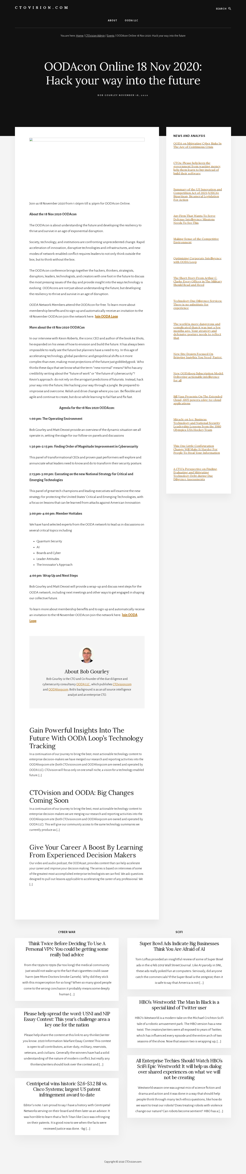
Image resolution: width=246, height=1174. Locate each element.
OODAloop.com (58, 689)
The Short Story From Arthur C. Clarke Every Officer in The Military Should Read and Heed (197, 281)
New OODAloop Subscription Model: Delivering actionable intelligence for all (198, 376)
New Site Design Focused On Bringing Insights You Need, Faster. (197, 355)
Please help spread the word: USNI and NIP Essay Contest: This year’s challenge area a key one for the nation (67, 1019)
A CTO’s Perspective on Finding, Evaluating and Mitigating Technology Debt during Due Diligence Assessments (195, 474)
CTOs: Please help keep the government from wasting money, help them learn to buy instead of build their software (197, 168)
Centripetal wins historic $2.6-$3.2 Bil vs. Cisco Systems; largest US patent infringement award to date (66, 1089)
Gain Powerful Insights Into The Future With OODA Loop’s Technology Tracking (86, 738)
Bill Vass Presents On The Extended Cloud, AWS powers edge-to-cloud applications (197, 400)
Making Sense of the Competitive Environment (196, 240)
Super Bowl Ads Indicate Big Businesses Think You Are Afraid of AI (179, 946)
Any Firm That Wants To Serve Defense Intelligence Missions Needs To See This (194, 219)
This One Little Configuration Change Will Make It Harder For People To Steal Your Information (196, 449)
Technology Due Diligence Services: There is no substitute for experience (197, 304)
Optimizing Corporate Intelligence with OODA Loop (197, 259)
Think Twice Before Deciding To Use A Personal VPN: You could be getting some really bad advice (67, 949)
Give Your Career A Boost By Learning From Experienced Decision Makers (86, 851)
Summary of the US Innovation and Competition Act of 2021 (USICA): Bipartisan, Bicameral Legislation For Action (197, 195)
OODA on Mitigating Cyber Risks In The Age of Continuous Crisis (197, 145)
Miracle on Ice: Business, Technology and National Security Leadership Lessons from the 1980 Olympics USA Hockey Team (197, 424)
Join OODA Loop (106, 316)
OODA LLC (83, 684)
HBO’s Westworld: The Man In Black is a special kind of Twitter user (179, 1005)
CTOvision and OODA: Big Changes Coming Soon (81, 796)
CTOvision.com (42, 7)
